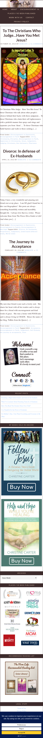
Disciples (14, 139)
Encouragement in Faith (9, 137)
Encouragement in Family (10, 227)
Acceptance (35, 328)
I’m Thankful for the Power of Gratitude (14, 410)
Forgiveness (5, 231)
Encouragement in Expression (23, 134)
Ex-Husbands (31, 229)
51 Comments (37, 44)
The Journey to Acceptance (21, 244)
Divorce (22, 229)
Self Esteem (35, 330)
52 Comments (35, 160)
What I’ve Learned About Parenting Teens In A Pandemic (19, 402)
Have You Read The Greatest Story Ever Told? (16, 406)
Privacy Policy (21, 711)
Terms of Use (21, 708)
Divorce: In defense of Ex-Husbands (21, 153)
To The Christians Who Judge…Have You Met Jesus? (21, 35)
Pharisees (33, 143)
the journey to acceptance (10, 332)
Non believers (22, 143)
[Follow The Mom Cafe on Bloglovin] (21, 386)
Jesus (24, 141)
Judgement (31, 141)
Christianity (4, 139)
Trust (24, 332)
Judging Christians (7, 143)
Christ (33, 137)
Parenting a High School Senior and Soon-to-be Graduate (19, 398)
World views (10, 234)
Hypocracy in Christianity (10, 141)
